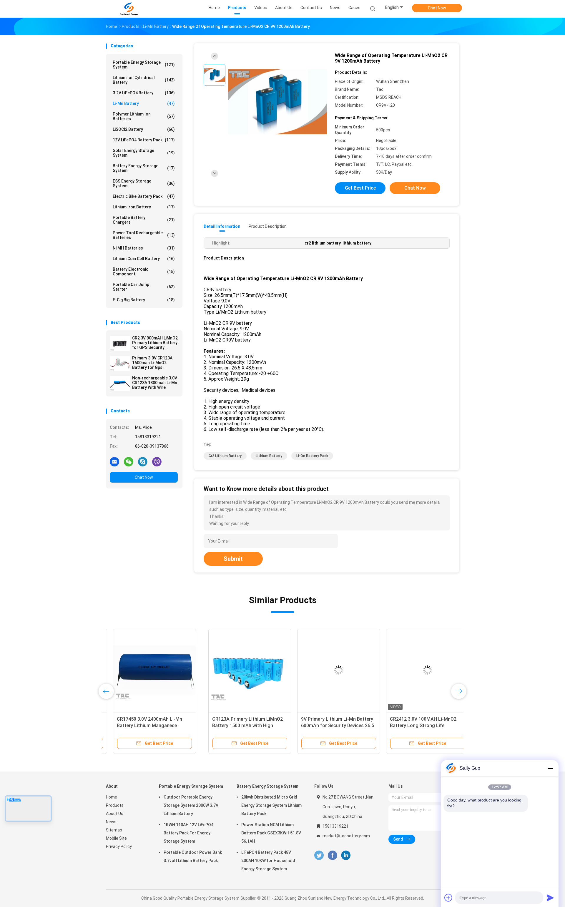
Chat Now (437, 8)
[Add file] (448, 897)
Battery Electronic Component (144, 271)
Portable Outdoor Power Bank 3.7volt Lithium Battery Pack (193, 856)
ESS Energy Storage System (144, 183)
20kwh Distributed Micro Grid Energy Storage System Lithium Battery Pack (271, 805)
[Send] (550, 897)
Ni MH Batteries (144, 248)
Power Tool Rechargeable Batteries (144, 235)
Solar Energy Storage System (144, 153)
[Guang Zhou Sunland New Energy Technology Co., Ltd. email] (114, 461)
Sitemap (114, 830)
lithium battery (269, 456)
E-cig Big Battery (144, 299)
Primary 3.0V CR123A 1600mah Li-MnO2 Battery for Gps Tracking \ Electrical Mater (152, 363)
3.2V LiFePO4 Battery (144, 93)
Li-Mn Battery (144, 103)
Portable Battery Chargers (144, 220)
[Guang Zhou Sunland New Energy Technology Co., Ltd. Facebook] (332, 855)
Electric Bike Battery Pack (144, 196)
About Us (114, 813)
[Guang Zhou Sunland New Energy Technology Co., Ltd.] (129, 9)
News (111, 821)
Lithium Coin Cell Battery (144, 258)
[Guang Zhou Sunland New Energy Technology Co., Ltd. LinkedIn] (346, 855)
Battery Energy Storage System (144, 168)
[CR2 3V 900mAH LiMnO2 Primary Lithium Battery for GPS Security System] (120, 344)
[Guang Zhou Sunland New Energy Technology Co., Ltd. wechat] (128, 461)
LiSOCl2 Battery (144, 129)
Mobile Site (116, 838)
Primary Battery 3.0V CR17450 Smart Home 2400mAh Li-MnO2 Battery (410, 725)
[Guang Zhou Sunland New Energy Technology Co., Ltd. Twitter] (319, 855)
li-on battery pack (312, 456)
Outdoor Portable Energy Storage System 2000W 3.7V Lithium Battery (191, 805)
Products (115, 805)
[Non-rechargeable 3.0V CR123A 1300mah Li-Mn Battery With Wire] (120, 384)
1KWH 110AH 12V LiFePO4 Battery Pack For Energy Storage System (188, 833)
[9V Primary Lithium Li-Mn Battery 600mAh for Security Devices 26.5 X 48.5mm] (236, 670)
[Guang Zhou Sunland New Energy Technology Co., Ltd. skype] (142, 461)
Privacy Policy (119, 846)
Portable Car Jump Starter (144, 287)
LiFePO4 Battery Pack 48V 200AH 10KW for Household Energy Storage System (268, 860)
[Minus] (550, 768)
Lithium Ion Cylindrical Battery (144, 80)
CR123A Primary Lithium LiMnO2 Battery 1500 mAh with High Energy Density (145, 725)
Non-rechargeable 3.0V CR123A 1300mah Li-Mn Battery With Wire (154, 383)
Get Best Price (360, 188)
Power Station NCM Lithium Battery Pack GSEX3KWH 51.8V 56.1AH (271, 833)
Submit (233, 558)
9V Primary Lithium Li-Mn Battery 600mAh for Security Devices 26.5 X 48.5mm (235, 725)
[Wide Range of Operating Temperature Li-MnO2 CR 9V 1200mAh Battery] (277, 102)
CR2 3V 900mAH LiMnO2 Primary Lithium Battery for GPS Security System (155, 343)
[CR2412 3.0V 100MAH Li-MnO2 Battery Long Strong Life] (325, 670)
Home (111, 797)
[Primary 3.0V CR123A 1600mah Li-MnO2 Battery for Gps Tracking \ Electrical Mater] (120, 364)
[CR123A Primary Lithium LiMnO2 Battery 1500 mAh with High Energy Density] (147, 670)
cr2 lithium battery (225, 456)
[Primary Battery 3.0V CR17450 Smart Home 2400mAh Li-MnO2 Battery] (414, 670)
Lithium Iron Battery (144, 207)
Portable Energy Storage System (144, 64)
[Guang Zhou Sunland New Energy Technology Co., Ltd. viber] (157, 461)
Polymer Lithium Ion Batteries (144, 116)
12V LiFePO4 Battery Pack (144, 140)
